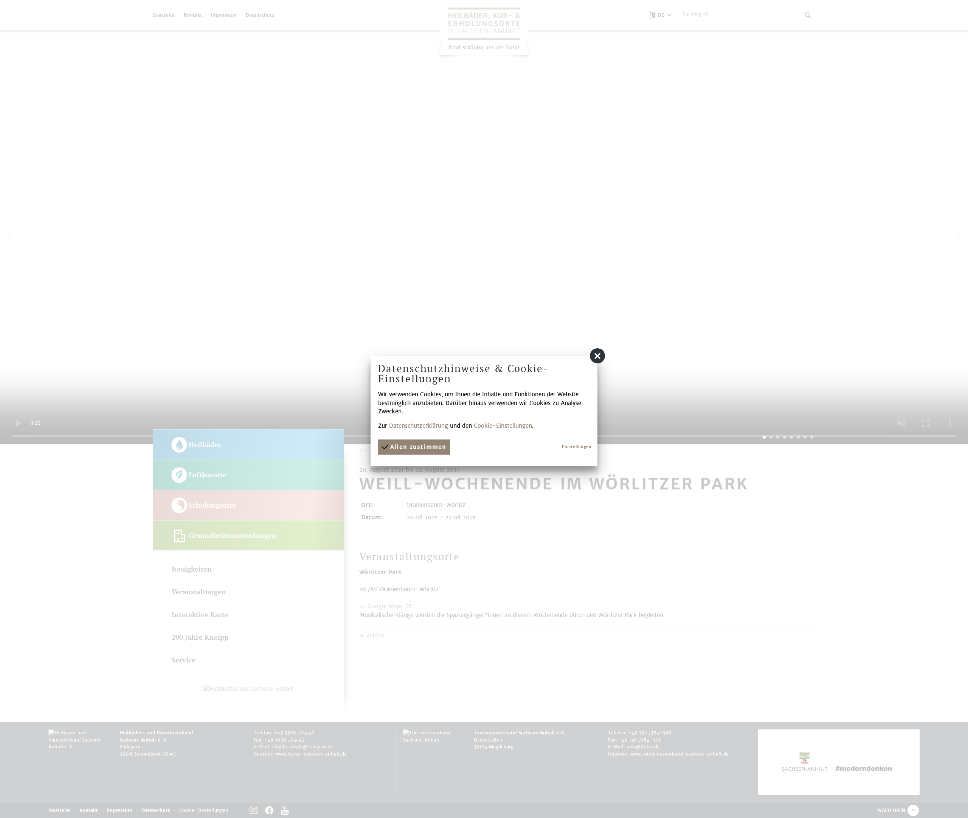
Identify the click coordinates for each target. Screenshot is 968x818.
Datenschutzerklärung (418, 425)
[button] (597, 355)
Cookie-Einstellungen (503, 425)
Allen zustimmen (417, 446)
